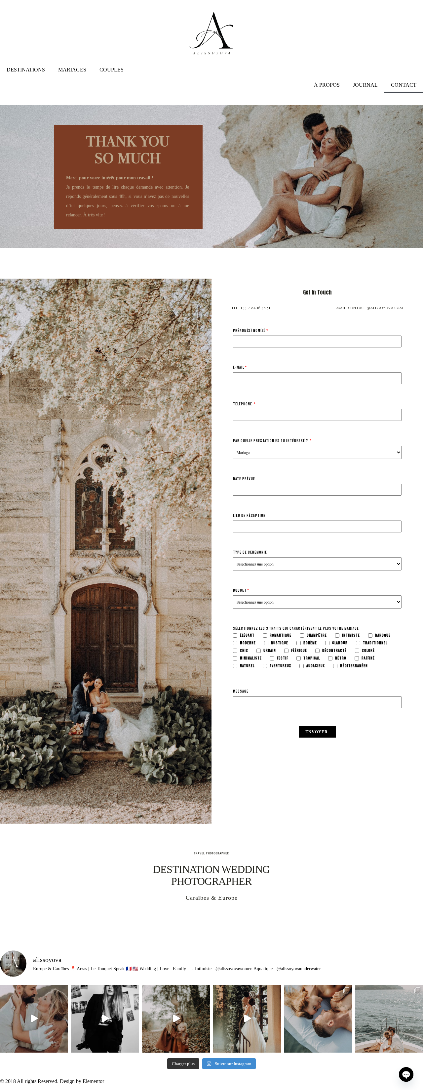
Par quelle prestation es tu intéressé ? (271, 441)
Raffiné (368, 658)
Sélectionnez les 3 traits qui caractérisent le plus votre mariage (296, 629)
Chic (244, 651)
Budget (240, 591)
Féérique (299, 651)
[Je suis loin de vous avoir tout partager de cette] (318, 1019)
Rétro (340, 658)
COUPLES (111, 69)
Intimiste (351, 635)
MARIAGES (72, 69)
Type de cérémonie (250, 553)
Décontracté (334, 651)
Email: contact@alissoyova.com (368, 308)
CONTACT (403, 85)
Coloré (368, 651)
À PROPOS (327, 85)
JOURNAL (365, 85)
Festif (282, 658)
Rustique (279, 643)
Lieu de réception (249, 516)
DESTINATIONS (26, 69)
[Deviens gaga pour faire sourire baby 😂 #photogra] (176, 1019)
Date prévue (244, 479)
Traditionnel (375, 643)
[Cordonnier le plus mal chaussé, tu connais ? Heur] (105, 1019)
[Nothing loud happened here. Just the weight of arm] (34, 1019)
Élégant (247, 635)
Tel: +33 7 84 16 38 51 (250, 308)
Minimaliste (251, 658)
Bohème (310, 643)
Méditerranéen (354, 666)
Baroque (383, 635)
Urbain (269, 651)
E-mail (238, 368)
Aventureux (280, 666)
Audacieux (315, 666)
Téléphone (243, 404)
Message (241, 692)
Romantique (280, 635)
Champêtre (317, 635)
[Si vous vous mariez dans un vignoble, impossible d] (247, 1019)
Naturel (247, 666)
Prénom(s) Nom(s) (249, 331)
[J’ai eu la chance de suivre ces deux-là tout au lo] (389, 1019)
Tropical (311, 658)
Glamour (340, 643)
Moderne (248, 643)
